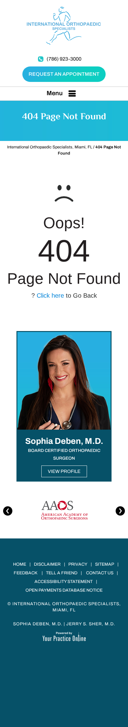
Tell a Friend (61, 573)
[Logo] (64, 25)
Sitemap (104, 564)
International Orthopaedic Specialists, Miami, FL (49, 147)
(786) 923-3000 (64, 59)
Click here (50, 295)
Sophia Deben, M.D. (37, 624)
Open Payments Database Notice (64, 590)
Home (19, 564)
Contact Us (99, 573)
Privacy (77, 564)
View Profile (64, 471)
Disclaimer (47, 564)
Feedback (25, 573)
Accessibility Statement (63, 581)
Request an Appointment (64, 74)
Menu (55, 93)
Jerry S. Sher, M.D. (90, 624)
